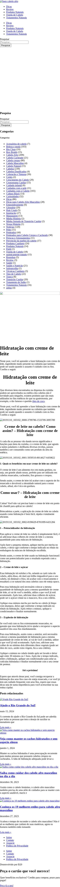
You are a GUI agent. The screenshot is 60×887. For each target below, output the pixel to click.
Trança (9, 276)
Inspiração (11, 213)
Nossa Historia (13, 224)
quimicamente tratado (16, 254)
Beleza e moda (13, 146)
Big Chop (11, 149)
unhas (9, 287)
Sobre (9, 837)
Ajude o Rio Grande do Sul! (18, 705)
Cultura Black (13, 193)
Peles (8, 229)
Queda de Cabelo (14, 15)
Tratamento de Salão (16, 282)
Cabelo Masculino (15, 163)
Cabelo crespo (13, 160)
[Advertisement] (30, 79)
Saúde (9, 263)
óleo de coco (38, 401)
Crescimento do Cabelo (17, 180)
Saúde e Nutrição (14, 265)
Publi (8, 249)
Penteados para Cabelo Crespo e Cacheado (27, 235)
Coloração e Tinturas (16, 174)
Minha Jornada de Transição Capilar (23, 221)
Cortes (9, 177)
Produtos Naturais (15, 12)
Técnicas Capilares (15, 271)
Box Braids (11, 152)
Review (10, 9)
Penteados (11, 232)
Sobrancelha (12, 268)
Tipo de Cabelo (13, 274)
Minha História (13, 218)
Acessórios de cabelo (16, 144)
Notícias (10, 227)
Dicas (9, 6)
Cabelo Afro (12, 155)
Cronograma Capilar (16, 182)
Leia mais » (5, 727)
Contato (10, 840)
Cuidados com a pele (16, 188)
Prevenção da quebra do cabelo (21, 240)
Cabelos (10, 168)
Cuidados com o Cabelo (18, 191)
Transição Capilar (14, 279)
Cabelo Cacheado (14, 157)
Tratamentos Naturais (16, 17)
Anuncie (10, 843)
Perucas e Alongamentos (18, 238)
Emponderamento (14, 204)
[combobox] (14, 42)
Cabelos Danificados (16, 171)
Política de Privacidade (17, 845)
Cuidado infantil (14, 185)
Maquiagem (12, 215)
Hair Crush (11, 210)
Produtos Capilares (15, 243)
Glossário (10, 207)
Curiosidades (12, 196)
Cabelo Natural (13, 166)
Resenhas (10, 257)
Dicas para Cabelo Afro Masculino (23, 202)
